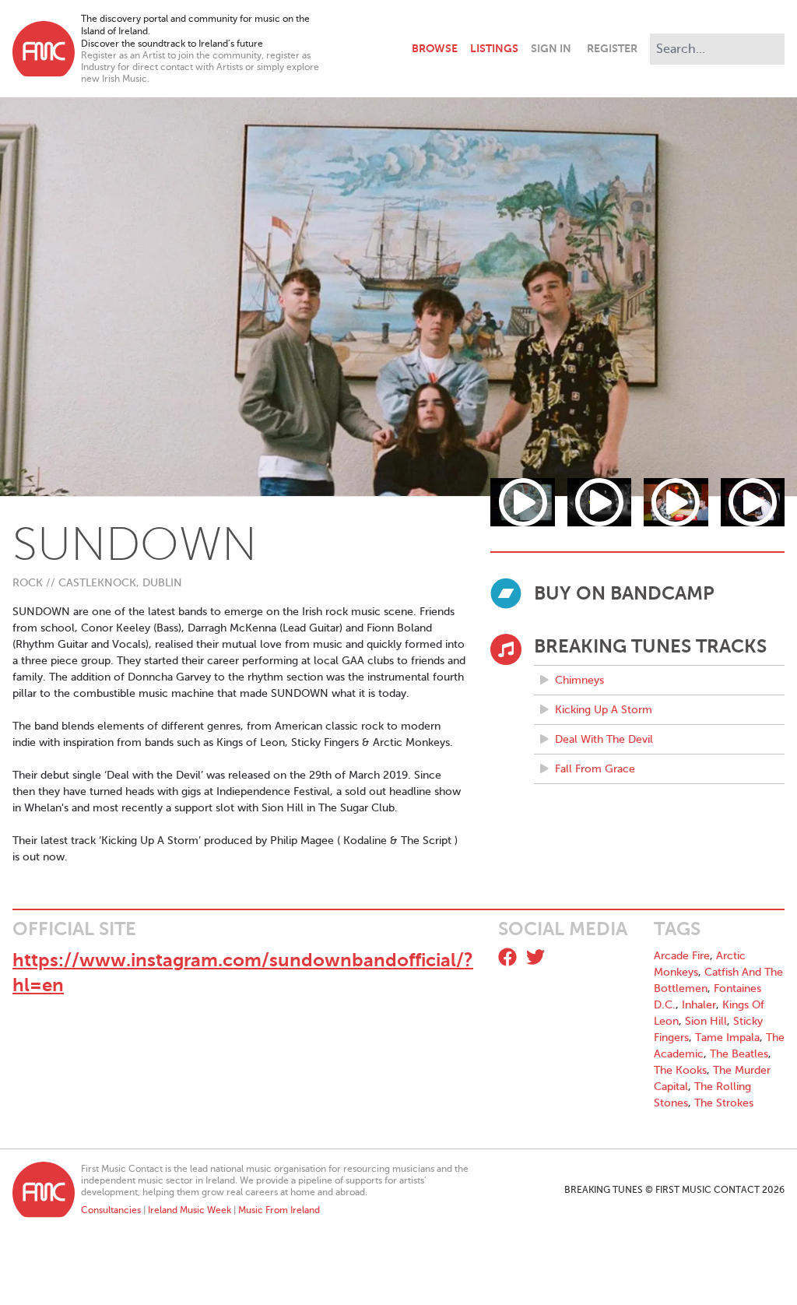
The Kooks (680, 1070)
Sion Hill (706, 1021)
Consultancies (111, 1210)
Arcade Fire (682, 956)
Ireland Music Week (189, 1210)
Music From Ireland (279, 1210)
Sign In (551, 48)
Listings (494, 48)
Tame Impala (727, 1037)
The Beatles (739, 1054)
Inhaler (699, 1005)
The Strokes (723, 1103)
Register (612, 48)
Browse (435, 48)
